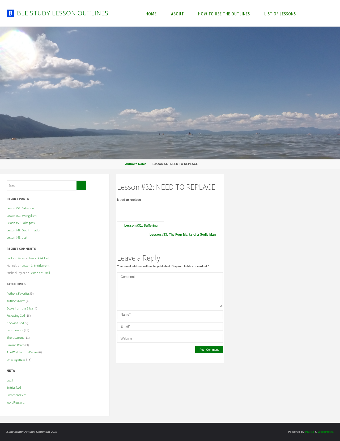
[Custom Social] (293, 182)
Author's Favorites (18, 293)
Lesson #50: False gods (21, 223)
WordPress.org (15, 402)
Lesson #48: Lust (17, 237)
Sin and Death (16, 345)
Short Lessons (15, 338)
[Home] (118, 164)
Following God (16, 315)
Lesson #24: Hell (39, 258)
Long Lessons (15, 330)
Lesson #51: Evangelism (22, 216)
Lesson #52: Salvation (20, 208)
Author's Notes (135, 164)
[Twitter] (280, 182)
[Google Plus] (287, 182)
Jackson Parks (15, 258)
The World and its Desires (22, 352)
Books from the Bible (20, 308)
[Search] (81, 185)
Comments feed (17, 395)
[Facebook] (274, 182)
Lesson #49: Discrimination (24, 230)
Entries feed (14, 387)
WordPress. (326, 431)
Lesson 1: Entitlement (35, 266)
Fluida (309, 431)
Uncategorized (16, 360)
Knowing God (15, 323)
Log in (11, 380)
